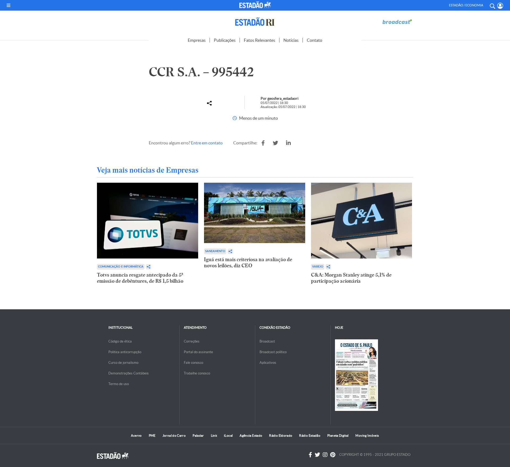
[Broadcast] (397, 21)
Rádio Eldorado (280, 435)
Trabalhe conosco (197, 373)
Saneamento (215, 251)
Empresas (197, 40)
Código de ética (120, 341)
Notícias (291, 40)
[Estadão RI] (255, 21)
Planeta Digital (337, 435)
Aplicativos (268, 363)
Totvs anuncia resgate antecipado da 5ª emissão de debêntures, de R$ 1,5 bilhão (140, 278)
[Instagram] (325, 454)
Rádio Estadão (309, 435)
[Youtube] (332, 454)
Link (214, 435)
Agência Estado (251, 435)
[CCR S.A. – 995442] (263, 143)
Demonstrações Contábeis (128, 373)
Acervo (136, 435)
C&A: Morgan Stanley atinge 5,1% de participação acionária (351, 278)
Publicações (225, 40)
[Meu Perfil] (500, 6)
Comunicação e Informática (120, 266)
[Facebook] (310, 454)
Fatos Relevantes (259, 40)
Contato (314, 40)
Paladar (198, 435)
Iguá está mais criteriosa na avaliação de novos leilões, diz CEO (248, 262)
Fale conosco (193, 363)
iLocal (228, 435)
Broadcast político (273, 352)
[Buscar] (492, 5)
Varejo (317, 266)
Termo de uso (118, 384)
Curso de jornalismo (123, 363)
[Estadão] (256, 4)
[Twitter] (317, 454)
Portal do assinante (198, 352)
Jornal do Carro (174, 435)
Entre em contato (207, 142)
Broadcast (267, 341)
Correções (191, 341)
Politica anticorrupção (124, 352)
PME (152, 435)
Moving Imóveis (367, 435)
